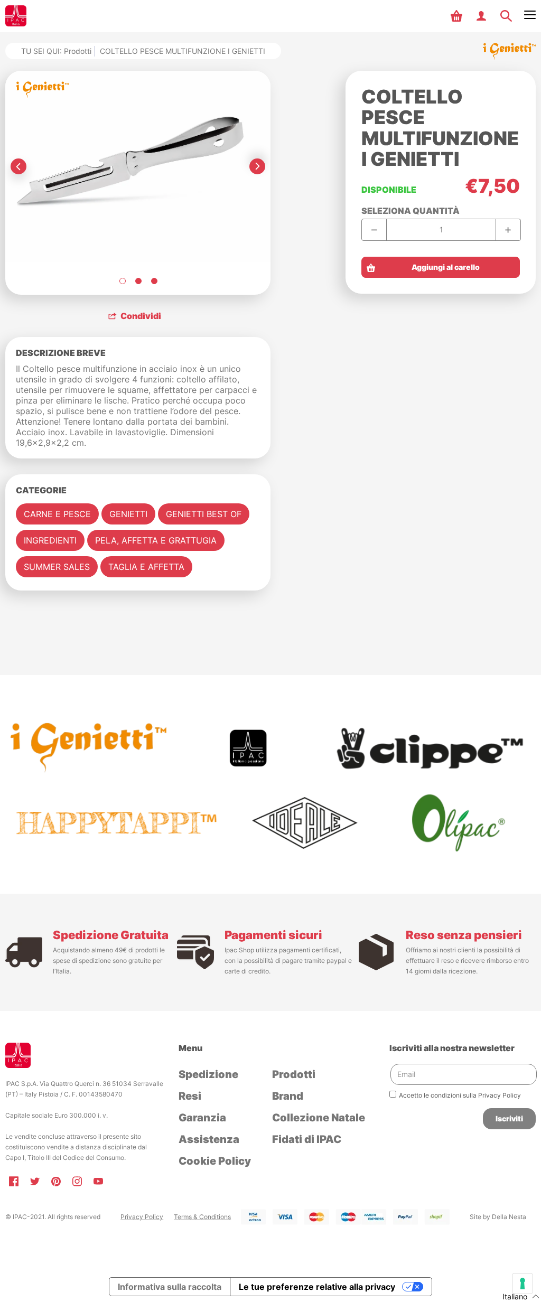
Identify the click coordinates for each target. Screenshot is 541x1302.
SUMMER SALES (57, 566)
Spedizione (208, 1074)
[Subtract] (374, 229)
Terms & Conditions (202, 1217)
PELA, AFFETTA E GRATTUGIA (156, 540)
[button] (457, 16)
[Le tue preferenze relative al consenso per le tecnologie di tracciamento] (522, 1283)
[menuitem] (457, 16)
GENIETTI (128, 514)
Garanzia (202, 1117)
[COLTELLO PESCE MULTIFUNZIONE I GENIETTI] (122, 281)
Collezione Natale (318, 1117)
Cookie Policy (215, 1161)
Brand (287, 1096)
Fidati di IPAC (306, 1139)
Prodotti (77, 50)
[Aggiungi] (508, 229)
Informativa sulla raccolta (169, 1286)
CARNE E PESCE (57, 514)
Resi (190, 1096)
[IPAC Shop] (15, 16)
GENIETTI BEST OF (203, 514)
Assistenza (209, 1139)
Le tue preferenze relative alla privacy (317, 1286)
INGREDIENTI (50, 540)
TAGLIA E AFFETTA (146, 566)
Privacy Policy (141, 1217)
